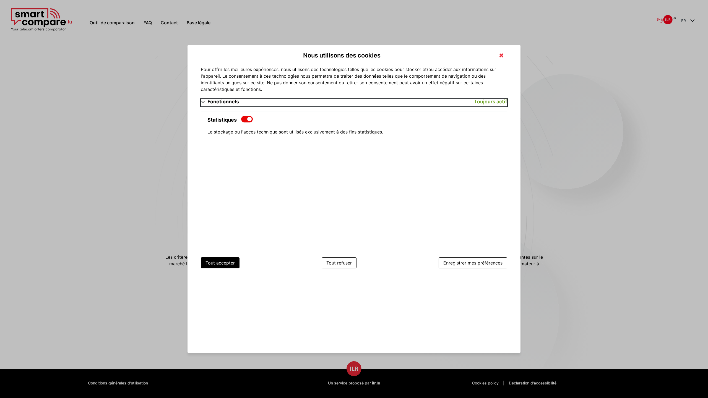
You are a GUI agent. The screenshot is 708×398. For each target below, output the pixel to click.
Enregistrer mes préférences (473, 263)
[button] (354, 102)
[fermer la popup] (501, 56)
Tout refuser (339, 263)
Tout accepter (220, 263)
